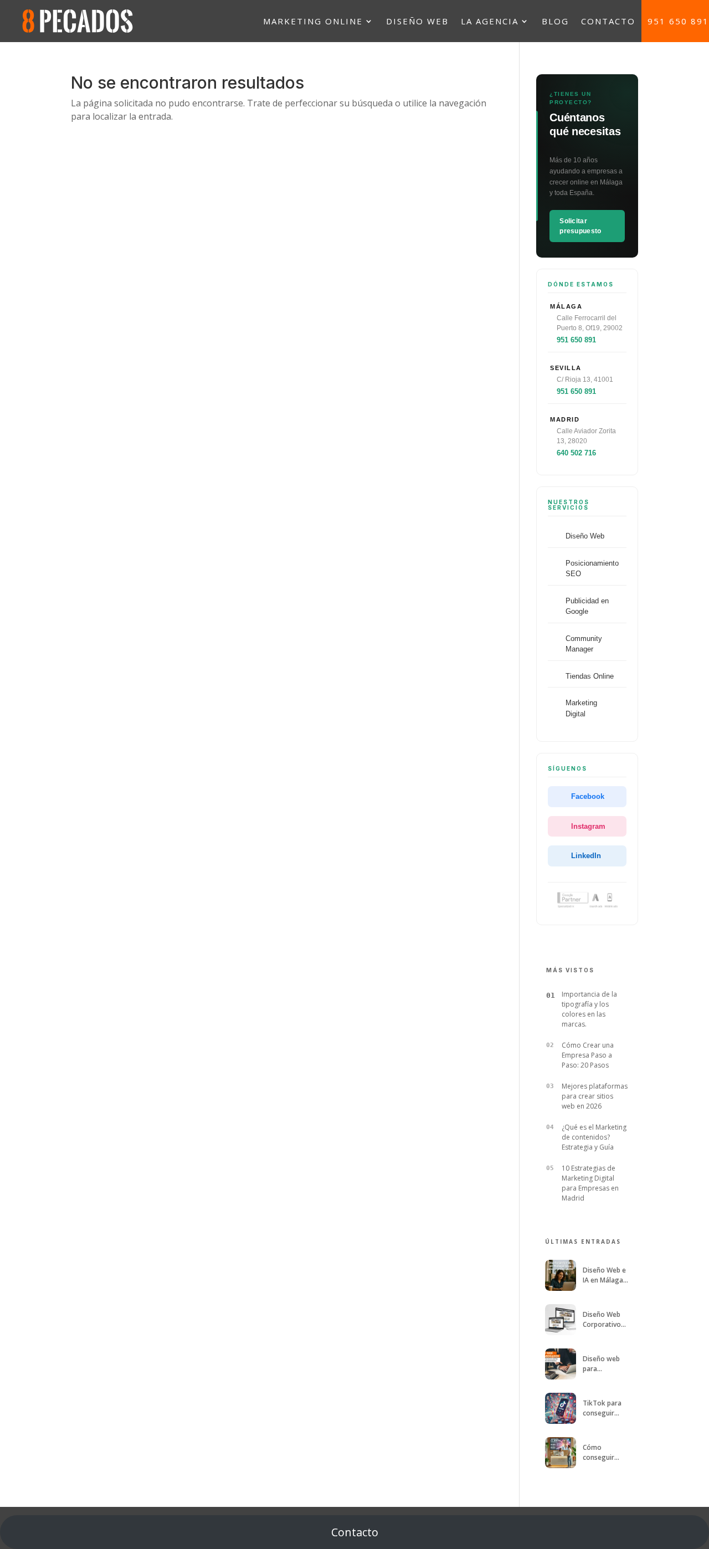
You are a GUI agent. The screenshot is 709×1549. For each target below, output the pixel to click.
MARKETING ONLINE (313, 21)
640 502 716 (576, 453)
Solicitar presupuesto (580, 226)
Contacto (354, 1532)
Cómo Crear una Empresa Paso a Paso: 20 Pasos (588, 1055)
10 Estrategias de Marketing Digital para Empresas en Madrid (590, 1183)
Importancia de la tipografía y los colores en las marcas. (589, 1009)
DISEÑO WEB (417, 21)
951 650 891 (678, 21)
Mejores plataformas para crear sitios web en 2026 (595, 1096)
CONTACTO (608, 21)
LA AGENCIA (489, 21)
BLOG (555, 21)
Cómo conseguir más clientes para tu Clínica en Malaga (605, 1452)
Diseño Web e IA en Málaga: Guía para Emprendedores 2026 (604, 1275)
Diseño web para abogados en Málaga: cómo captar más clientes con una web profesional (605, 1363)
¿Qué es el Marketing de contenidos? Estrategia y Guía (594, 1137)
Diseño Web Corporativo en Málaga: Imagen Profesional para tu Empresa (602, 1319)
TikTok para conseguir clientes (602, 1408)
